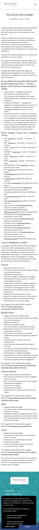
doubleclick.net (11, 174)
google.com (16, 152)
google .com (12, 138)
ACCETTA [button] (27, 526)
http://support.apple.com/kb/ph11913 (20, 426)
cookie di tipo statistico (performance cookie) (15, 523)
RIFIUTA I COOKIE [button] (10, 526)
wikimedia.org (16, 183)
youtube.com (13, 161)
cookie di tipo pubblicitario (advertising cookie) (16, 517)
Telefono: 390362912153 (13, 494)
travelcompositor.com (13, 196)
